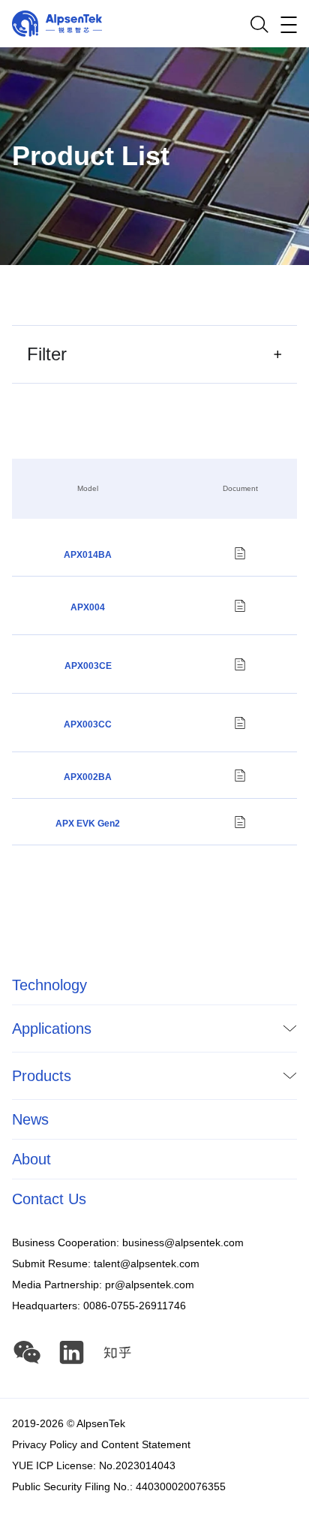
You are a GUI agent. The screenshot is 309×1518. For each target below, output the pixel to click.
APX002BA (88, 777)
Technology (49, 985)
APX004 (87, 607)
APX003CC (88, 724)
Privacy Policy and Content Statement (101, 1444)
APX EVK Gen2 (88, 823)
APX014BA (88, 555)
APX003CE (88, 666)
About (31, 1159)
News (30, 1119)
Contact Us (49, 1199)
